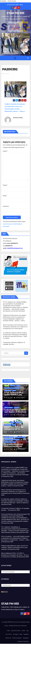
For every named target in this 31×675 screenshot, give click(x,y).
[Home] (2, 58)
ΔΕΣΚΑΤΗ (12, 422)
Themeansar (24, 625)
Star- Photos (9, 634)
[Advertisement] (15, 659)
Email (5, 195)
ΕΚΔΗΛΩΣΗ (12, 385)
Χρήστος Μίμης (19, 117)
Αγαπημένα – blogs (17, 634)
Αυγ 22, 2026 (9, 397)
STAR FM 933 (15, 13)
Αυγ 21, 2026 (9, 414)
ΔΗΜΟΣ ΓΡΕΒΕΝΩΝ (8, 407)
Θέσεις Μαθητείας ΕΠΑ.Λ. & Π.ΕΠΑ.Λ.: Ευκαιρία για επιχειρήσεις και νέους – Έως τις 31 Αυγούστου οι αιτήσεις (15, 555)
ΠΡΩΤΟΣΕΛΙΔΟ (8, 390)
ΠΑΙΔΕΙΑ (18, 385)
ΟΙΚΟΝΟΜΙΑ (18, 422)
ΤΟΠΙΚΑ (14, 390)
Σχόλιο (5, 151)
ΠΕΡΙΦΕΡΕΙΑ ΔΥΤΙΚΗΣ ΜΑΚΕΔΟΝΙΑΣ (12, 439)
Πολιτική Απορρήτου (17, 638)
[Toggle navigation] (15, 58)
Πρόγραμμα (26, 638)
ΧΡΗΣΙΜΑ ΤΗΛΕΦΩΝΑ (23, 641)
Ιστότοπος (6, 206)
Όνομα (5, 185)
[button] (28, 58)
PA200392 (9, 69)
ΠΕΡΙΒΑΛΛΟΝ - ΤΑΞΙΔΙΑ (20, 437)
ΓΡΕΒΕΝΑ (7, 385)
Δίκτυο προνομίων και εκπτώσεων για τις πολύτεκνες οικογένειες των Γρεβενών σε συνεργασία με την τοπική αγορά (15, 326)
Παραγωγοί (8, 638)
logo (28, 630)
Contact (23, 630)
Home (8, 630)
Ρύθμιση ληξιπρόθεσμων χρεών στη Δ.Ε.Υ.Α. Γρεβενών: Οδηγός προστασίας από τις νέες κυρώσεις (14, 547)
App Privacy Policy (15, 630)
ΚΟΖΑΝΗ (12, 437)
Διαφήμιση (26, 634)
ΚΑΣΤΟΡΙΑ (7, 437)
